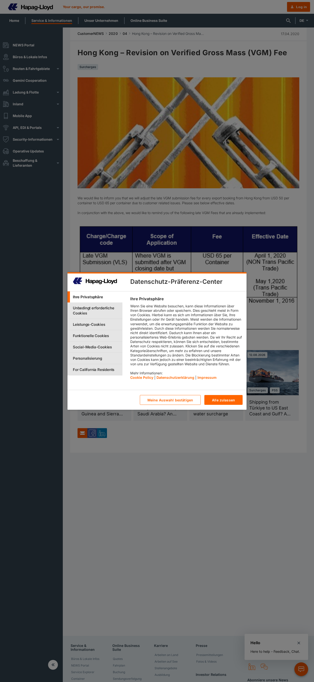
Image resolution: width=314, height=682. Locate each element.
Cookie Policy (141, 377)
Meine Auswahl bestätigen (170, 400)
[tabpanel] (186, 339)
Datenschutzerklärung (175, 377)
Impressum (207, 377)
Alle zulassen (223, 400)
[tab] (94, 296)
